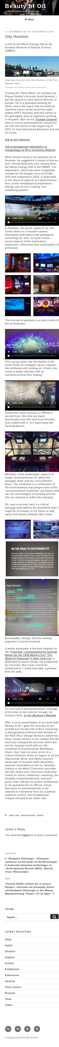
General (10, 981)
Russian (10, 993)
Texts (8, 999)
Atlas (8, 939)
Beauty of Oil (25, 6)
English (14, 815)
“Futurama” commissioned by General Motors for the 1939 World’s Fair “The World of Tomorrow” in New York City (31, 655)
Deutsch (10, 951)
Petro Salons (13, 987)
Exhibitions (12, 969)
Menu (31, 19)
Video (40, 815)
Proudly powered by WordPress (21, 1037)
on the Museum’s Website (40, 715)
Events (9, 963)
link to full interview (17, 139)
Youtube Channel (46, 119)
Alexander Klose (43, 32)
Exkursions (28, 815)
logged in (27, 835)
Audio (8, 945)
